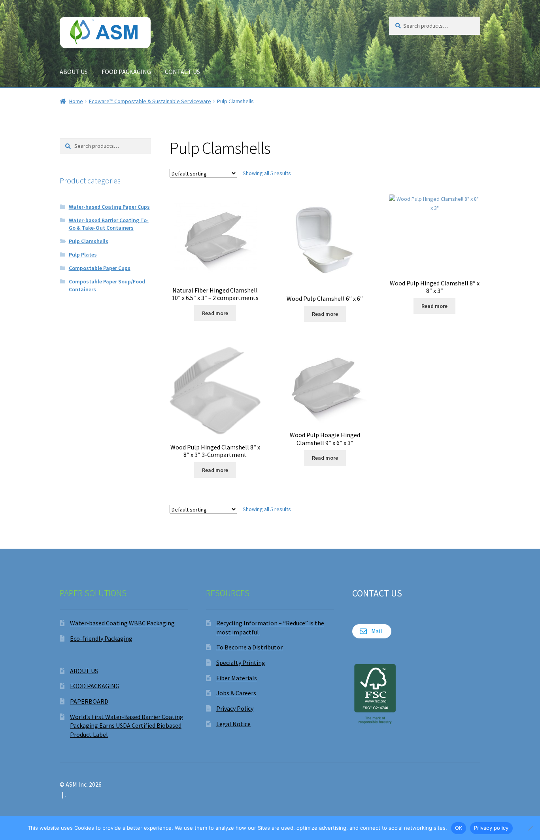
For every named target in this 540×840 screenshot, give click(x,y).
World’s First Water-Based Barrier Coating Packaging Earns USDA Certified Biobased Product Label (126, 725)
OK (459, 828)
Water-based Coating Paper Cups (109, 206)
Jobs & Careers (236, 693)
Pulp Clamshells (88, 241)
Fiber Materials (236, 678)
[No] (530, 828)
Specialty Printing (240, 662)
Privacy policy (491, 828)
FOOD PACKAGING (126, 72)
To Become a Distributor (249, 647)
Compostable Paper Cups (99, 268)
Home (76, 101)
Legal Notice (233, 724)
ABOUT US (74, 72)
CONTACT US (182, 72)
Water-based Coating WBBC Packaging (122, 623)
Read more (215, 313)
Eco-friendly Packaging (101, 638)
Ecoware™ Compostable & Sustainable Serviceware (150, 101)
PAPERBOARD (89, 701)
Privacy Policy (234, 708)
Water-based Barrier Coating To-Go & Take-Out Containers (109, 224)
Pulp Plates (83, 254)
